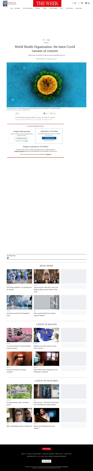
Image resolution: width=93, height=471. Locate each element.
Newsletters (37, 8)
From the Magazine (53, 8)
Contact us (48, 154)
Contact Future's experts (34, 453)
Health (48, 39)
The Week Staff (41, 58)
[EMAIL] (8, 258)
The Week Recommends (28, 8)
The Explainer (17, 8)
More (61, 8)
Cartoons (44, 8)
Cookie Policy (68, 453)
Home (43, 39)
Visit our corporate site (63, 466)
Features (46, 42)
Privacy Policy (59, 453)
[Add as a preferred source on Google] (46, 461)
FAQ (39, 456)
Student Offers (79, 8)
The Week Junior (69, 8)
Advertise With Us (32, 456)
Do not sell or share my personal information (53, 456)
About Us (23, 453)
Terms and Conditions (48, 453)
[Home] (11, 8)
